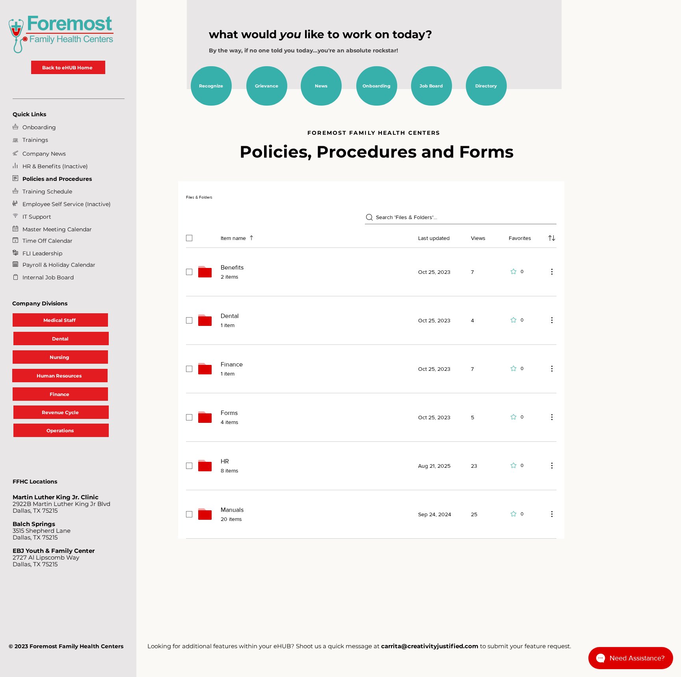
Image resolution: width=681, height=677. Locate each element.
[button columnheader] (551, 238)
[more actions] (551, 271)
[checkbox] (189, 238)
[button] (36, 217)
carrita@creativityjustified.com (429, 646)
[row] (371, 236)
